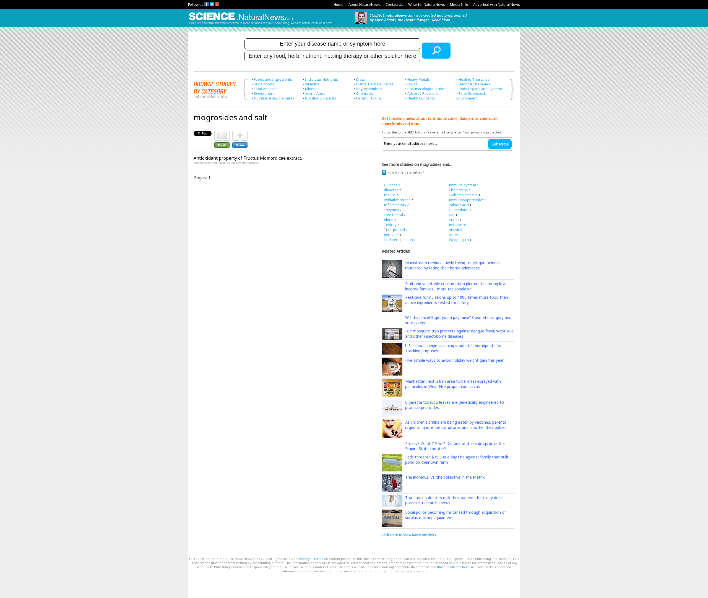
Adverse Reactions (423, 93)
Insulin (389, 194)
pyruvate (391, 234)
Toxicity (390, 224)
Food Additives (266, 88)
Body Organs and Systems (481, 88)
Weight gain (459, 239)
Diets (360, 79)
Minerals (312, 88)
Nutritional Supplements (274, 98)
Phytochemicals (369, 88)
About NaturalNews (364, 4)
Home (338, 4)
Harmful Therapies (474, 84)
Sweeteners (264, 93)
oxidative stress (397, 199)
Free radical (393, 214)
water (453, 234)
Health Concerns (421, 98)
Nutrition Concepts (320, 98)
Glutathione (458, 209)
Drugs (412, 84)
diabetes (391, 189)
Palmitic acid (459, 204)
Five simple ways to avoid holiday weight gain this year (454, 360)
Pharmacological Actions (427, 88)
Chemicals (364, 93)
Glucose (391, 184)
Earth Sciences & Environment (471, 96)
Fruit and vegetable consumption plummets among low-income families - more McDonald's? (456, 286)
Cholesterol (458, 189)
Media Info (459, 4)
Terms (318, 559)
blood (389, 219)
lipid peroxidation (398, 239)
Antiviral (455, 229)
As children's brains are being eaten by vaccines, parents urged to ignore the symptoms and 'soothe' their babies (455, 424)
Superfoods (264, 84)
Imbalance (457, 224)
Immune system (462, 184)
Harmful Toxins (369, 98)
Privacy (304, 559)
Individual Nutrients (321, 79)
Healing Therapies (474, 79)
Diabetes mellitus (463, 194)
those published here (453, 567)
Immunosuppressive (466, 199)
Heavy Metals (418, 79)
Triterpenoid (394, 229)
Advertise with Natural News (496, 4)
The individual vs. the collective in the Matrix (445, 477)
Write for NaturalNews (426, 4)
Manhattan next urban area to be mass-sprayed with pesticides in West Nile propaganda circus (453, 384)
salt (452, 214)
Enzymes (391, 209)
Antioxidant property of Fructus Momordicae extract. (248, 158)
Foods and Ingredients (273, 79)
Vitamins (312, 84)
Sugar (454, 219)
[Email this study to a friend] (222, 133)
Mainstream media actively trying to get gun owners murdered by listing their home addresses (452, 265)
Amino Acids (315, 93)
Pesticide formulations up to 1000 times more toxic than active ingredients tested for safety (456, 300)
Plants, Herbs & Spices (375, 84)
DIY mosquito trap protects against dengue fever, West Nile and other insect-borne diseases (459, 333)
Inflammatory (395, 204)
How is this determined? (405, 172)
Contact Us (394, 4)
